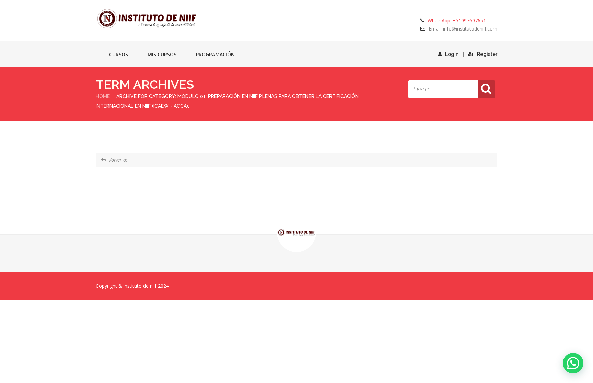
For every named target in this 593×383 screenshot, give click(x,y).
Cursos (118, 54)
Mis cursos (162, 54)
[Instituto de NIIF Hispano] (147, 19)
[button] (573, 363)
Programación (215, 54)
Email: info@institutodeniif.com (463, 28)
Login (451, 54)
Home (103, 96)
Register (487, 54)
